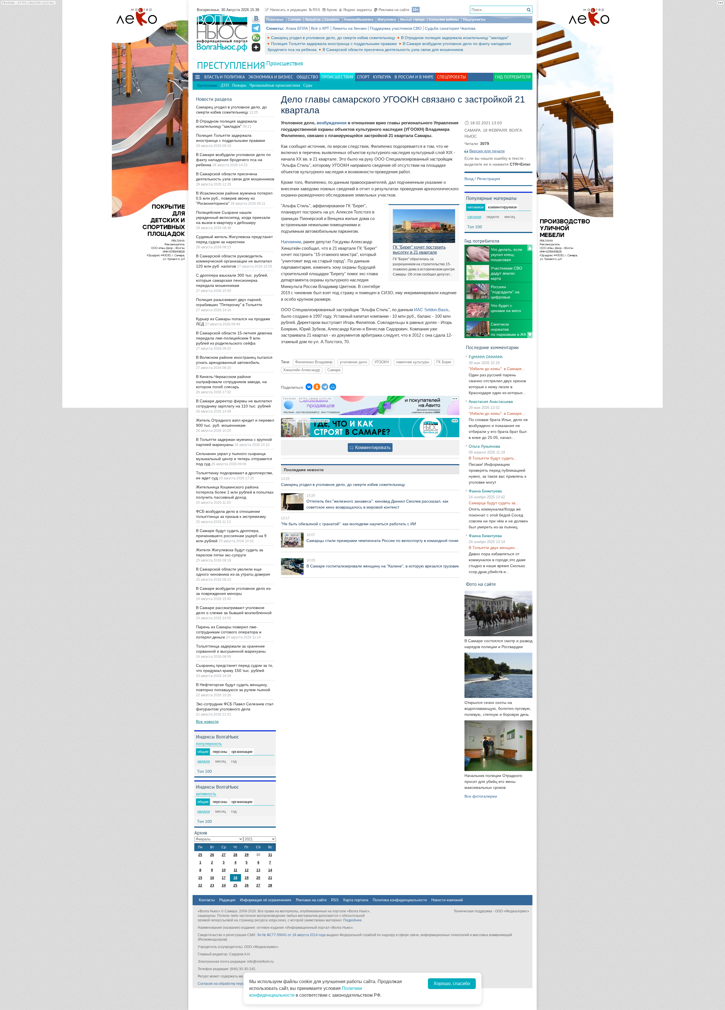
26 (212, 855)
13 (258, 870)
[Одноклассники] (317, 386)
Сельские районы (444, 20)
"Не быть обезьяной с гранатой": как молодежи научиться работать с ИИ (348, 524)
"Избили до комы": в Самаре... (497, 368)
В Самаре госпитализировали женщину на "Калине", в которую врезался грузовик (382, 566)
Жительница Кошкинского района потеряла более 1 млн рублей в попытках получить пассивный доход (235, 492)
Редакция (227, 900)
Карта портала (355, 900)
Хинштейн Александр (301, 370)
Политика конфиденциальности (400, 900)
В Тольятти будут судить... (493, 458)
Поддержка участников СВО (396, 28)
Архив (332, 10)
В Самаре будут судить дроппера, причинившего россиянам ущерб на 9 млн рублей (231, 535)
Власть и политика (224, 77)
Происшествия (284, 63)
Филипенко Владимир (313, 362)
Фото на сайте (481, 584)
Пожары (239, 85)
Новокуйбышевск (358, 20)
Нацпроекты (474, 19)
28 (235, 855)
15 (200, 878)
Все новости (207, 721)
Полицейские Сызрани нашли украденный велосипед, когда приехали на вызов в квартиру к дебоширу (233, 217)
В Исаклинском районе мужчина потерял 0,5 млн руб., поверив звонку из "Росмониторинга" (234, 198)
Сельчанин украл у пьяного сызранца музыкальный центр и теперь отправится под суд (234, 458)
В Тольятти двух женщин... (493, 547)
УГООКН (381, 362)
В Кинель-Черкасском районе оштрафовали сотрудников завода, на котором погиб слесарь (231, 381)
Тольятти (312, 20)
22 (200, 885)
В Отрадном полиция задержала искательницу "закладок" (455, 37)
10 (224, 870)
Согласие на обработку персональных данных (235, 984)
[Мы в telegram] (256, 28)
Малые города (412, 20)
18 (235, 878)
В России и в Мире (414, 77)
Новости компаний (447, 900)
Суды (307, 85)
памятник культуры (412, 362)
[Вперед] (529, 335)
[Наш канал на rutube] (256, 37)
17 (224, 878)
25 (200, 855)
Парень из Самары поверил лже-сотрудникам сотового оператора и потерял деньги (228, 632)
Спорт (363, 77)
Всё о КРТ (320, 28)
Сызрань (332, 20)
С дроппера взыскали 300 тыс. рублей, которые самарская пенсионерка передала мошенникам (232, 280)
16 (212, 878)
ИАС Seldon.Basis (431, 309)
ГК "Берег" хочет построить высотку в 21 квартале (419, 250)
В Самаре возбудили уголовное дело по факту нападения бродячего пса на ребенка (233, 159)
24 (224, 885)
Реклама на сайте (394, 10)
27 (224, 855)
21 (270, 878)
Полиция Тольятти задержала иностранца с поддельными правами (334, 43)
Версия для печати (487, 151)
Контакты (207, 900)
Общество (307, 77)
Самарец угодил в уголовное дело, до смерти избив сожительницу (333, 37)
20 (258, 878)
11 (235, 870)
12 (247, 870)
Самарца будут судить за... (494, 503)
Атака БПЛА (297, 28)
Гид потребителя (513, 77)
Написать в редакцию (288, 10)
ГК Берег (444, 362)
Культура (382, 77)
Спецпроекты (451, 77)
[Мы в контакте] (256, 18)
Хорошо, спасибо (452, 983)
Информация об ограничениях (265, 900)
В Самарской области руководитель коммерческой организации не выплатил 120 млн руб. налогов (234, 261)
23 (212, 885)
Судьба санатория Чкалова (450, 28)
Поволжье (274, 20)
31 (270, 855)
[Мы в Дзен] (256, 47)
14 (270, 870)
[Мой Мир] (332, 386)
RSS (316, 10)
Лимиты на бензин (349, 28)
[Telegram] (324, 386)
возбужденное (332, 122)
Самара (294, 20)
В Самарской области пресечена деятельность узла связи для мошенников (393, 49)
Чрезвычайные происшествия (275, 85)
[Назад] (529, 248)
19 (247, 878)
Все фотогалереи (480, 796)
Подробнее (352, 920)
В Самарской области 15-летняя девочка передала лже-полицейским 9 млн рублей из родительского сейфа (234, 338)
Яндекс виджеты (357, 10)
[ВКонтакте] (309, 386)
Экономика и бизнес (270, 77)
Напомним (291, 241)
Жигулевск (387, 20)
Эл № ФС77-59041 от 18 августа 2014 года (291, 935)
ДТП (225, 85)
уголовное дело (353, 362)
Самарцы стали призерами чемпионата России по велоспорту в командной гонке (382, 540)
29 (247, 855)
